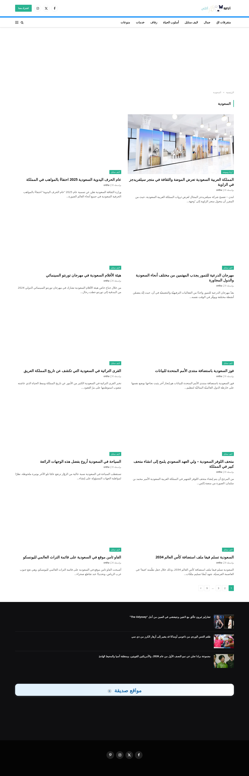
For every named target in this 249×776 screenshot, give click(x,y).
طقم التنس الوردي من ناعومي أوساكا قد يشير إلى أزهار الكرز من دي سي (171, 636)
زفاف (153, 22)
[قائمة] (16, 22)
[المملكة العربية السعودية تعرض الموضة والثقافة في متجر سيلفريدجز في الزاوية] (181, 144)
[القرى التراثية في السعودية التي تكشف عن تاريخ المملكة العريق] (68, 335)
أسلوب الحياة (171, 22)
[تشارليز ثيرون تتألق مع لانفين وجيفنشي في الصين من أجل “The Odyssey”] (224, 622)
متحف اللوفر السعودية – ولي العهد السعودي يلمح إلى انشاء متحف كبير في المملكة (184, 464)
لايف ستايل (191, 22)
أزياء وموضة (227, 172)
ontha (219, 190)
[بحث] (22, 22)
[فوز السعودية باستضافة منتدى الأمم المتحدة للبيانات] (181, 335)
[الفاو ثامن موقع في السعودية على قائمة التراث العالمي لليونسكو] (68, 521)
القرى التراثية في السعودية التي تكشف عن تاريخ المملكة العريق (72, 370)
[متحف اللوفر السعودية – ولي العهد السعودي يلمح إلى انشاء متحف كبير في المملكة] (181, 426)
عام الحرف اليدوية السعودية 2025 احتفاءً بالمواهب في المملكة (73, 179)
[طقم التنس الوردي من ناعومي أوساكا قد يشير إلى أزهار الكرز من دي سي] (224, 641)
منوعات (125, 22)
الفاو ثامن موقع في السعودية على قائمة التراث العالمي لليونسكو (72, 557)
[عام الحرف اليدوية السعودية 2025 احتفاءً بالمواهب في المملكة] (68, 144)
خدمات (140, 22)
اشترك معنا (23, 8)
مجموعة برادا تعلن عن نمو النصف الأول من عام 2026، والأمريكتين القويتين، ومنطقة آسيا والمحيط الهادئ (155, 656)
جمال (207, 22)
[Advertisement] (124, 59)
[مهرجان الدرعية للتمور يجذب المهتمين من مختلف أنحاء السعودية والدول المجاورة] (181, 240)
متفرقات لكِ (223, 22)
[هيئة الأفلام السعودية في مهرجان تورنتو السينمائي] (68, 240)
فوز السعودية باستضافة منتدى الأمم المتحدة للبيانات (194, 370)
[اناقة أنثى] (217, 8)
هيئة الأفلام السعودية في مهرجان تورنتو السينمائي (83, 275)
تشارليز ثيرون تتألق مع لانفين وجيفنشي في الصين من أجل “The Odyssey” (170, 617)
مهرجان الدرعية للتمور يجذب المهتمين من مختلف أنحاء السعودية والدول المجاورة (185, 277)
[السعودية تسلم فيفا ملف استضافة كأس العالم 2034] (181, 521)
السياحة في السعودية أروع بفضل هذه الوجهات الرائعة (80, 461)
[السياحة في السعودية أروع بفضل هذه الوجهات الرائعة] (68, 426)
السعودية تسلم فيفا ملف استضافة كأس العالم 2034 (194, 557)
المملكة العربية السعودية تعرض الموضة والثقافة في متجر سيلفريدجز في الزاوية (181, 182)
